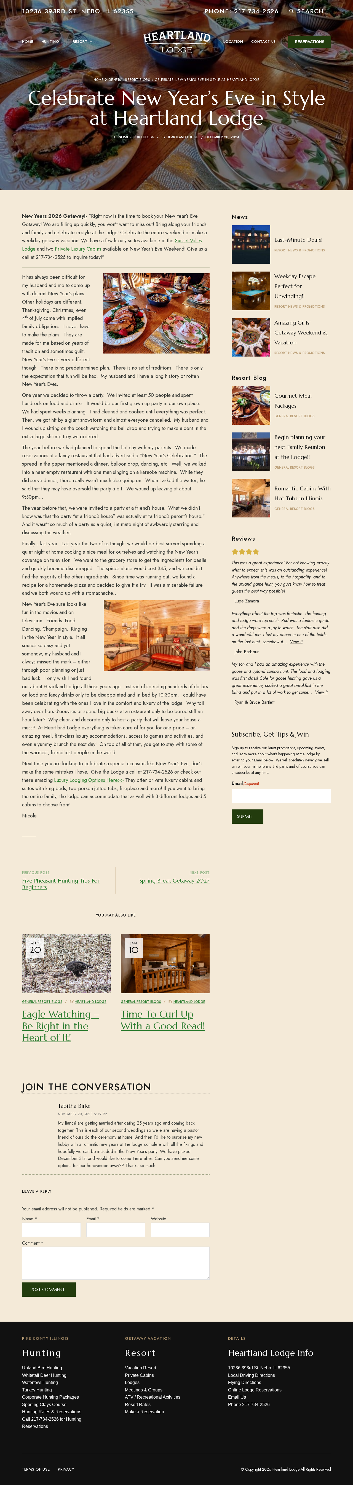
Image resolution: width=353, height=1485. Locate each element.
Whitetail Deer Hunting (44, 1375)
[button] (309, 42)
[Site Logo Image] (176, 42)
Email (93, 1219)
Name (29, 1219)
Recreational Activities (158, 1397)
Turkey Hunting (37, 1390)
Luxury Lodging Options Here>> (88, 780)
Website (158, 1219)
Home (98, 79)
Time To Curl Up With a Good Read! (163, 1020)
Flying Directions (244, 1382)
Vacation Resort (140, 1368)
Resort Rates (138, 1404)
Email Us (237, 1397)
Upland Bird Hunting (42, 1368)
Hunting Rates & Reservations (51, 1411)
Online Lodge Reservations (255, 1390)
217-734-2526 (45, 1419)
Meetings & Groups (143, 1390)
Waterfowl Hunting (40, 1382)
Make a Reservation (144, 1411)
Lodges (132, 1382)
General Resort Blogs (129, 79)
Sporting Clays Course (44, 1404)
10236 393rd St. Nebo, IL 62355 (77, 11)
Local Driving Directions (251, 1375)
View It (296, 642)
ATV (129, 1397)
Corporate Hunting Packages (50, 1397)
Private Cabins (139, 1375)
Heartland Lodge (182, 137)
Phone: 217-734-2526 (242, 11)
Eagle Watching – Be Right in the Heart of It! (60, 1025)
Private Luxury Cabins (78, 249)
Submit (244, 816)
